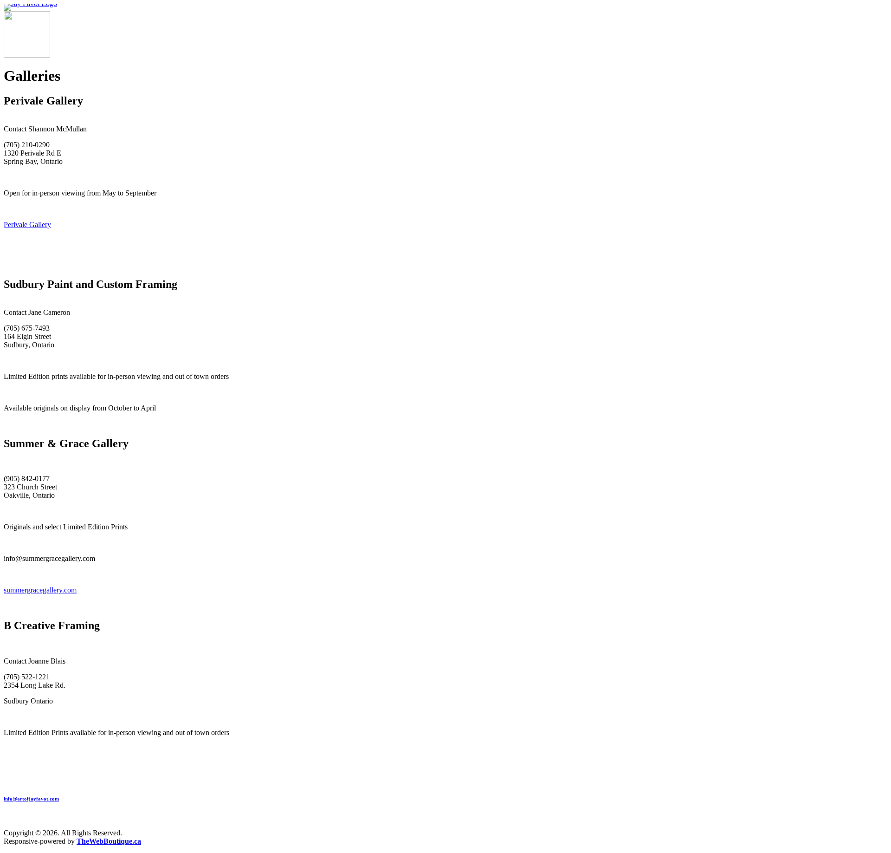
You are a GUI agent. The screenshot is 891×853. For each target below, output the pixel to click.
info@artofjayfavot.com (31, 798)
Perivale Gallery (27, 224)
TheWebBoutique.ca (109, 841)
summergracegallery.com (40, 590)
